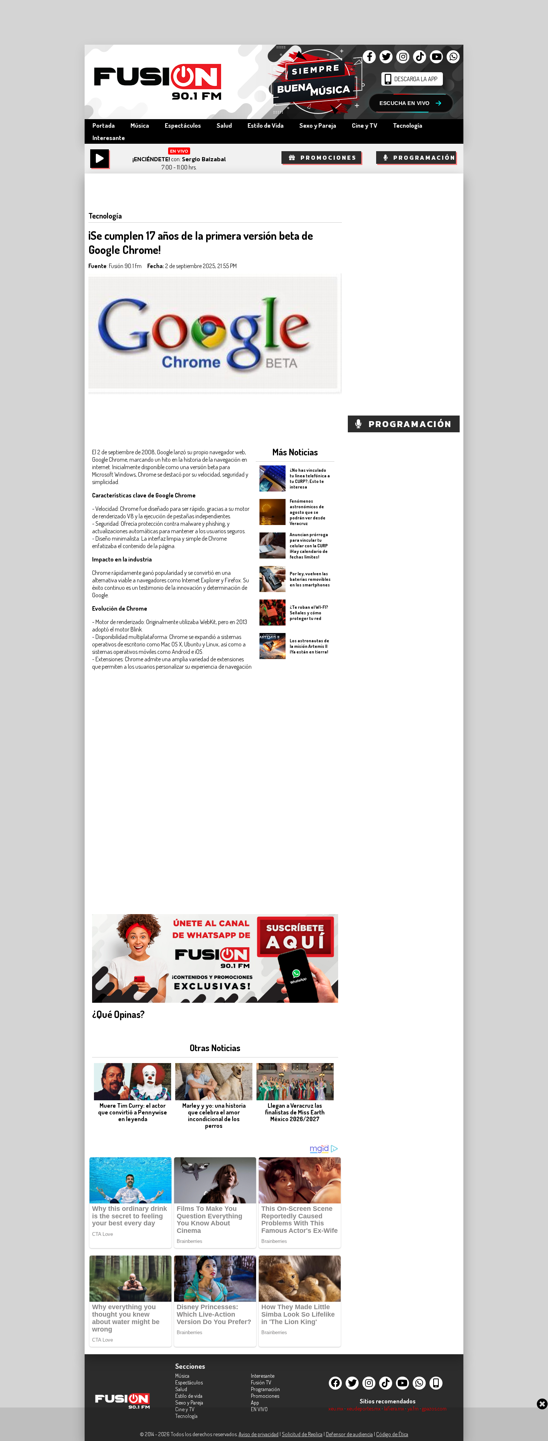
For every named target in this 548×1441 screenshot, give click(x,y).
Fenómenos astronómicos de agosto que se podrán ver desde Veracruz (307, 512)
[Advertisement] (295, 782)
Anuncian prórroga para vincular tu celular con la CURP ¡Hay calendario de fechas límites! (309, 545)
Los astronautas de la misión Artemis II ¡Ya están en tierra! (309, 645)
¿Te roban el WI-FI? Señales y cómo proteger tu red (309, 612)
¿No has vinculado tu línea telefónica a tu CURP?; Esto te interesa (310, 478)
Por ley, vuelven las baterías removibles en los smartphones (310, 578)
